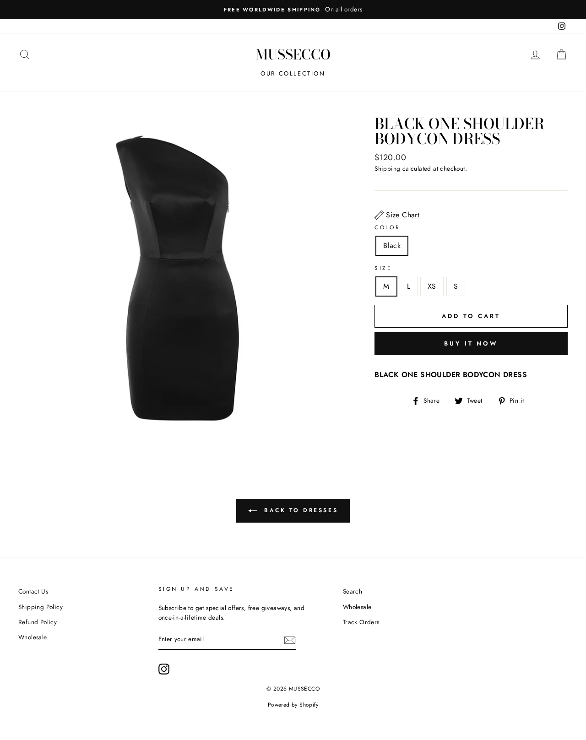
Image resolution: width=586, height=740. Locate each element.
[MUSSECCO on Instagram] (163, 669)
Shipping (387, 168)
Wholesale (32, 637)
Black (392, 245)
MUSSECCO (293, 54)
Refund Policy (37, 622)
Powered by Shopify (293, 705)
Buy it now (471, 343)
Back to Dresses (299, 510)
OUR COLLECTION (292, 73)
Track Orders (361, 622)
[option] (293, 10)
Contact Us (33, 591)
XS (432, 286)
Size (383, 268)
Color (387, 227)
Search (352, 591)
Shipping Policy (40, 606)
